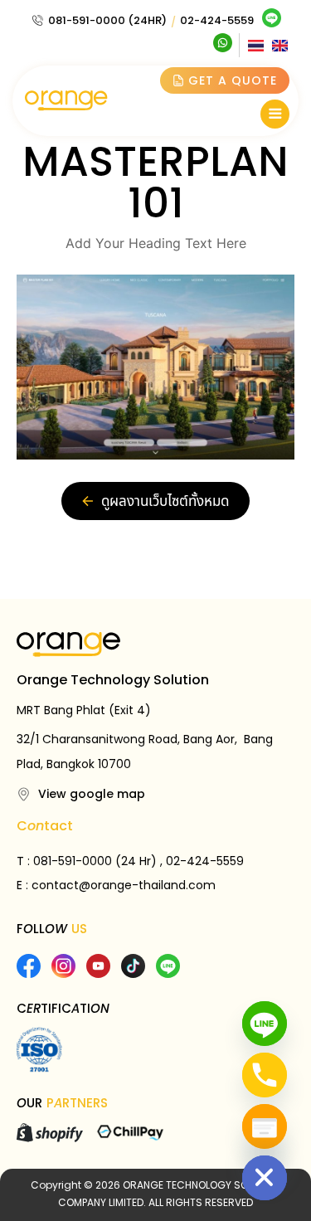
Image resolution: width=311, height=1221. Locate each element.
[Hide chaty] (264, 1177)
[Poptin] (264, 1126)
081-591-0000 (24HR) (107, 20)
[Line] (264, 1023)
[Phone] (264, 1075)
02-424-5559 (217, 20)
